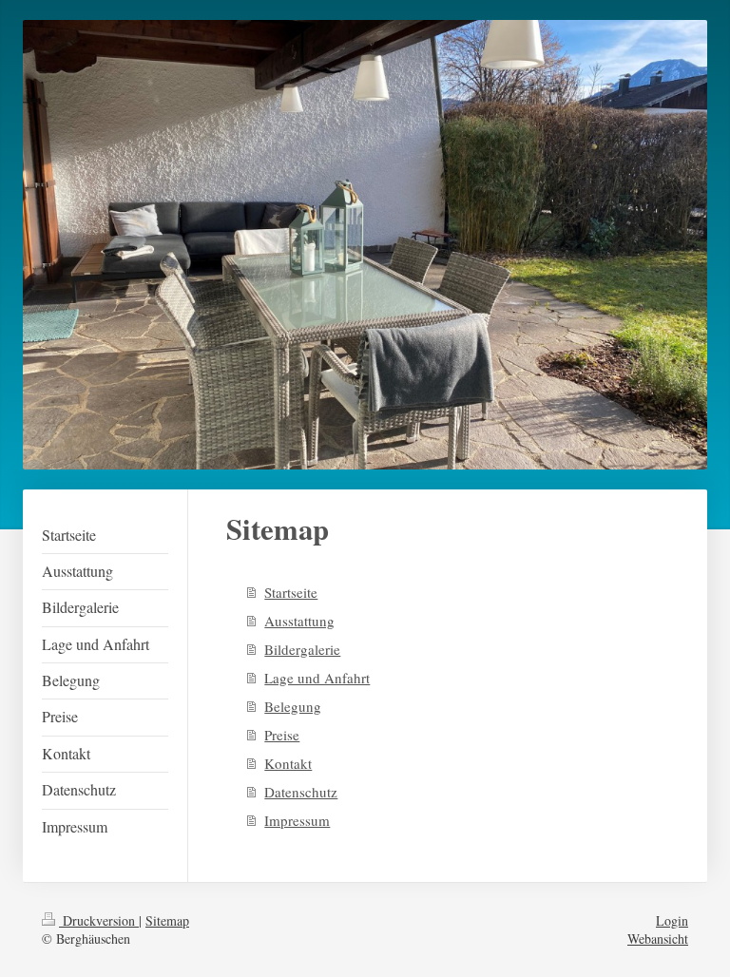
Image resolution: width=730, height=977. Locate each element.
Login (672, 920)
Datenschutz (300, 791)
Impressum (297, 820)
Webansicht (657, 938)
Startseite (290, 592)
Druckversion (99, 920)
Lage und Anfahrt (317, 677)
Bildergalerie (302, 649)
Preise (281, 734)
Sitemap (167, 920)
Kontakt (288, 763)
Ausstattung (299, 620)
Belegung (292, 706)
